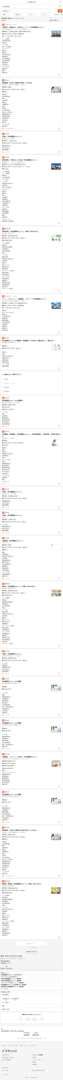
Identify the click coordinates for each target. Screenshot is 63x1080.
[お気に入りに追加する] (59, 75)
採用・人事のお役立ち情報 (38, 1070)
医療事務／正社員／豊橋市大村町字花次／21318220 (19, 830)
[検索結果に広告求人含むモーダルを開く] (4, 20)
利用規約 (34, 1057)
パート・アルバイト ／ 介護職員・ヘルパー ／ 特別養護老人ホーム (24, 299)
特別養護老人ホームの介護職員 (12, 400)
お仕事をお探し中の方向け (8, 1057)
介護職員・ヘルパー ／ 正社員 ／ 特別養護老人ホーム (20, 757)
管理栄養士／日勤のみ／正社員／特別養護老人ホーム (19, 160)
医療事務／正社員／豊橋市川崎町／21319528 (17, 83)
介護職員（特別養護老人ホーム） (13, 541)
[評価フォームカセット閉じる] (60, 1014)
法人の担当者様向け (6, 1059)
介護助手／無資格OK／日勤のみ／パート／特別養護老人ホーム (23, 27)
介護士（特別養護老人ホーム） (12, 136)
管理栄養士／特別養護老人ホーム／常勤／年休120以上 (20, 231)
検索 (60, 10)
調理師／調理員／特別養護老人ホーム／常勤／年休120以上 (21, 884)
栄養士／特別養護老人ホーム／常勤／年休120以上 (18, 586)
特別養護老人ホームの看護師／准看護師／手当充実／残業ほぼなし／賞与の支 (28, 340)
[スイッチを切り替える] (61, 14)
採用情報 (34, 1064)
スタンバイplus (5, 1070)
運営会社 (34, 1062)
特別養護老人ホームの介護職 (11, 681)
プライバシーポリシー (37, 1059)
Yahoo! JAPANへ (5, 1074)
